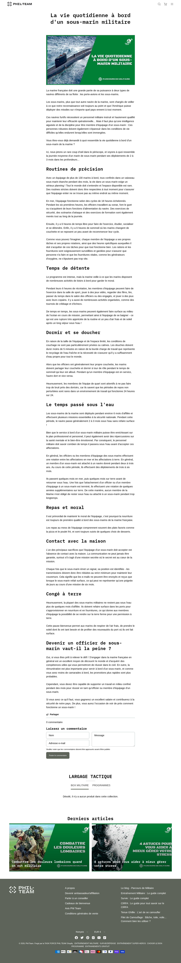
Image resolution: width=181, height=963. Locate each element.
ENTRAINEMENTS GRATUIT (97, 946)
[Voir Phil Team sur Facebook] (76, 937)
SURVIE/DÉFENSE (108, 943)
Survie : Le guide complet (135, 898)
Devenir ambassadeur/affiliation (82, 893)
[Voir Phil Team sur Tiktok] (105, 937)
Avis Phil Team (73, 908)
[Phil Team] (19, 4)
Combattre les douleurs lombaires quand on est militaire (47, 863)
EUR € (97, 932)
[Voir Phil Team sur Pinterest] (88, 937)
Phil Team (29, 943)
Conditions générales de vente (81, 913)
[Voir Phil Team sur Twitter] (82, 937)
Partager (54, 714)
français (80, 932)
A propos (70, 888)
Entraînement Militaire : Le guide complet (143, 893)
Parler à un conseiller (76, 898)
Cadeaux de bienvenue (77, 903)
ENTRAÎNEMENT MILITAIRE (86, 943)
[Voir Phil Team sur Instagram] (93, 937)
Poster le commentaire (58, 755)
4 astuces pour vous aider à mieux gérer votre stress (130, 863)
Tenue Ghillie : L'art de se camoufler (140, 912)
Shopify (70, 943)
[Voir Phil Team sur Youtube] (99, 937)
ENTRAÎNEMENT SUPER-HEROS (131, 943)
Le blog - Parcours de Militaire (137, 888)
